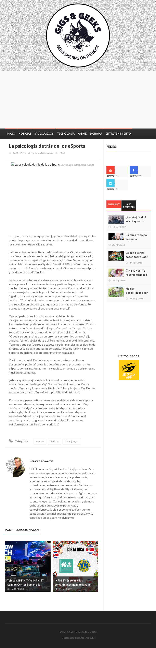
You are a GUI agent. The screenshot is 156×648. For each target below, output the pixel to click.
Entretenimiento (118, 133)
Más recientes (129, 205)
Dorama (96, 133)
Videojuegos (44, 133)
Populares (114, 204)
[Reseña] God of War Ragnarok (136, 219)
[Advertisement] (93, 99)
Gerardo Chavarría (44, 152)
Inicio (10, 133)
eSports (40, 441)
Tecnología (66, 133)
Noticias (24, 133)
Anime (82, 133)
